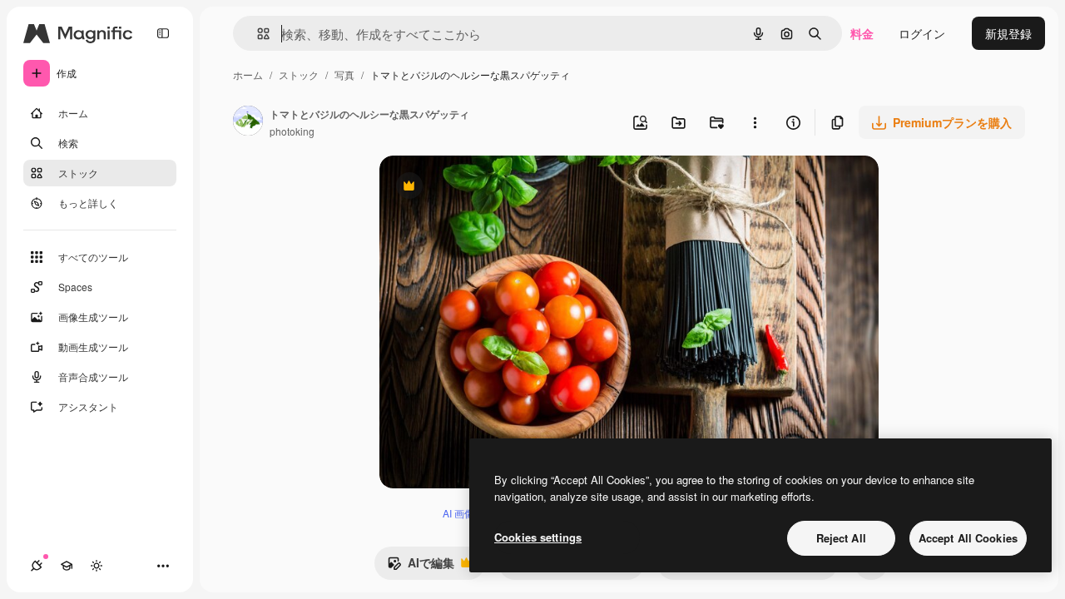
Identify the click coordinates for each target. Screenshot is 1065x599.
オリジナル (494, 187)
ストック (299, 74)
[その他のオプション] (754, 122)
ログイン (922, 33)
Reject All (841, 538)
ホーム (248, 74)
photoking (292, 131)
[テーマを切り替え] (96, 565)
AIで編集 (420, 566)
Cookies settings (538, 537)
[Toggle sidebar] (163, 33)
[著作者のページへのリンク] (248, 122)
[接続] (36, 565)
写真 (344, 74)
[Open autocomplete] (257, 33)
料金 (862, 33)
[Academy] (66, 565)
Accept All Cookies (968, 538)
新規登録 (1008, 33)
